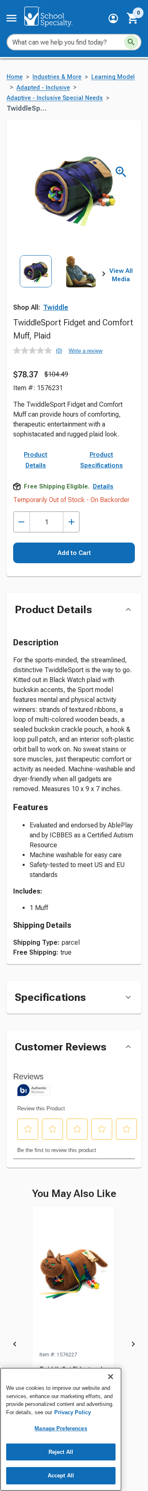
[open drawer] (11, 18)
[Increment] (71, 522)
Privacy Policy (72, 1412)
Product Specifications (101, 460)
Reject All (61, 1452)
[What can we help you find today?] (131, 42)
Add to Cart (74, 553)
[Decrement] (21, 522)
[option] (35, 283)
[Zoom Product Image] (121, 172)
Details (103, 486)
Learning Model (113, 77)
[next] (103, 275)
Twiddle (55, 307)
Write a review (85, 351)
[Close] (111, 1377)
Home (15, 77)
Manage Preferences (61, 1428)
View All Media (121, 275)
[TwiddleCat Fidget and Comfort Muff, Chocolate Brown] (74, 1278)
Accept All (61, 1475)
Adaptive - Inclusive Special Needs (55, 98)
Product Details (35, 460)
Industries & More (56, 77)
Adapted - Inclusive (43, 87)
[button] (113, 18)
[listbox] (58, 283)
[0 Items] (132, 18)
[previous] (15, 1345)
